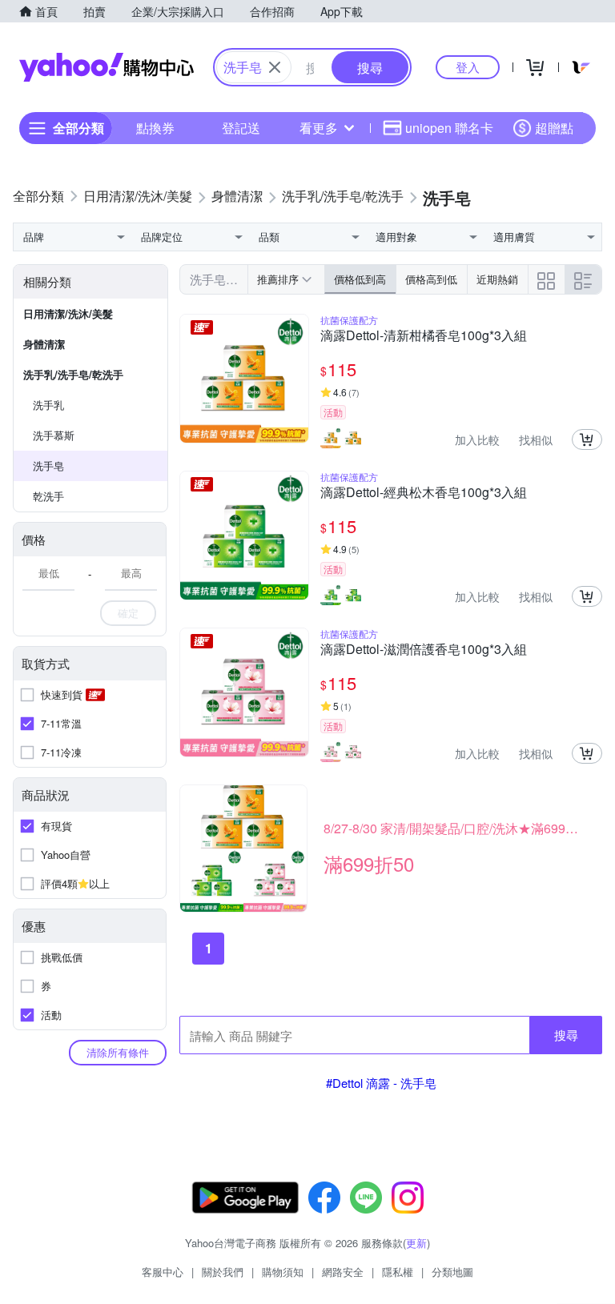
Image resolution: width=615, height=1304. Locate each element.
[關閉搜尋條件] (274, 67)
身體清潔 (44, 343)
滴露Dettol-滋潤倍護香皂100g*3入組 (423, 650)
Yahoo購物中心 (106, 67)
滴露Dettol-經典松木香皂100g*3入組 (423, 493)
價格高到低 (431, 279)
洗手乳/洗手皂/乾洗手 (73, 374)
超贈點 (554, 127)
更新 (416, 1242)
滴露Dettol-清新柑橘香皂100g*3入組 (423, 336)
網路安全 (343, 1271)
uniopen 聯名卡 (449, 127)
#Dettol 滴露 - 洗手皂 (381, 1082)
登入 (468, 66)
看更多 (318, 127)
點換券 (155, 127)
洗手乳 (48, 404)
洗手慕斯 (53, 435)
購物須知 (282, 1271)
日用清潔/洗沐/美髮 (68, 313)
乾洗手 (48, 496)
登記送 (241, 127)
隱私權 (397, 1271)
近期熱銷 (497, 279)
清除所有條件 (117, 1052)
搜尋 (566, 1034)
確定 (128, 612)
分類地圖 (452, 1271)
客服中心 (162, 1271)
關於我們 (222, 1271)
